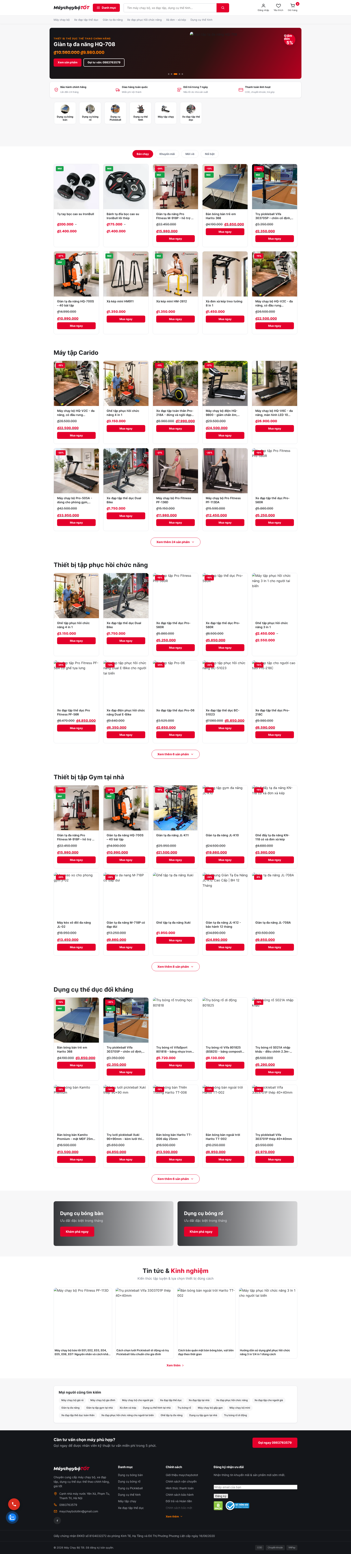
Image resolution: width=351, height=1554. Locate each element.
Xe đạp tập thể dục (86, 19)
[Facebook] (57, 1520)
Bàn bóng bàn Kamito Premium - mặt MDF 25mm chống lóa (76, 1139)
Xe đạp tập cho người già (269, 1400)
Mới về (189, 154)
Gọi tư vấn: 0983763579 (104, 62)
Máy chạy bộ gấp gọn (210, 1407)
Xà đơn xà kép (128, 1407)
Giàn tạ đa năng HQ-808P (86, 44)
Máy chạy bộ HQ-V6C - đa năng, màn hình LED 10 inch (274, 415)
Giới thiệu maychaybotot (182, 1475)
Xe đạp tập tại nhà (199, 1400)
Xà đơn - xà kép (176, 19)
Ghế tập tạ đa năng (171, 1415)
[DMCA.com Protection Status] (218, 1505)
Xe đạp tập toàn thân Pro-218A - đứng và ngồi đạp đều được (174, 415)
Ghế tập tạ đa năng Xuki (173, 922)
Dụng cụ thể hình (201, 19)
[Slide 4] (179, 74)
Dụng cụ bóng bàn (130, 1475)
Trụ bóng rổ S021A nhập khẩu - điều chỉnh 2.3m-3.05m (272, 1052)
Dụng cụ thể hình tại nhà (157, 1407)
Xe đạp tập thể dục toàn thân (77, 1415)
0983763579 (68, 1504)
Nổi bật (209, 154)
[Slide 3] (175, 74)
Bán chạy (143, 154)
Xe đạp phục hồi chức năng (144, 19)
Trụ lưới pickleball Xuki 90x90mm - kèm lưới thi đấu (124, 1139)
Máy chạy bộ (62, 19)
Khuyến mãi (167, 154)
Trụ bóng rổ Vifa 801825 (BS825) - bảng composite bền (225, 1052)
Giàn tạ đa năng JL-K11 (172, 835)
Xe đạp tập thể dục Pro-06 (175, 710)
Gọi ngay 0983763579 (275, 1443)
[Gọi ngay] (14, 1504)
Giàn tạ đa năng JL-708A (273, 922)
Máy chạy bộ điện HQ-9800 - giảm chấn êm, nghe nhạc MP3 (221, 415)
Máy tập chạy (127, 1501)
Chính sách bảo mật (179, 1508)
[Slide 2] (171, 74)
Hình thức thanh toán (180, 1488)
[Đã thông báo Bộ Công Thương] (237, 1505)
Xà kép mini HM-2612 (171, 301)
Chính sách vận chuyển (181, 1481)
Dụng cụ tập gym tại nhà (203, 1415)
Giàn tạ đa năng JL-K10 (222, 835)
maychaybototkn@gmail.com (78, 1511)
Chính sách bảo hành (180, 1494)
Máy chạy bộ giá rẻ (72, 1400)
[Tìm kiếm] (223, 7)
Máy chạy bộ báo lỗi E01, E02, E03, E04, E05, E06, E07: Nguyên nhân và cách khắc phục (82, 1354)
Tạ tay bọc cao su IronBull (75, 214)
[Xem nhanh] (95, 169)
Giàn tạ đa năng (113, 19)
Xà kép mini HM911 (120, 301)
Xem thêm (174, 1365)
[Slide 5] (182, 74)
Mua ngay (175, 238)
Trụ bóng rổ (184, 1407)
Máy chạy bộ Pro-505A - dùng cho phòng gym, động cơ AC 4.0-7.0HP (74, 502)
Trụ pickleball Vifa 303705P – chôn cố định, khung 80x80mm (273, 218)
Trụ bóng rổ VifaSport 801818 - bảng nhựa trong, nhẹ (175, 1052)
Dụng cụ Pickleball (130, 1488)
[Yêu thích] (95, 178)
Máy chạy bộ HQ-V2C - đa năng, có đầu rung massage (274, 306)
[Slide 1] (168, 74)
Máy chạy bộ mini (240, 1407)
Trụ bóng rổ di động (235, 1415)
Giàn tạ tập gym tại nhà (99, 1407)
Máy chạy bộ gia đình (102, 1400)
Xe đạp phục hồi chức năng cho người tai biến (127, 1415)
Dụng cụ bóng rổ (129, 1481)
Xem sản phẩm (67, 62)
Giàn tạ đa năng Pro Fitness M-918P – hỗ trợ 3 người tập (174, 218)
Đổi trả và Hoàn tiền (179, 1501)
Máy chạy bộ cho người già (137, 1400)
